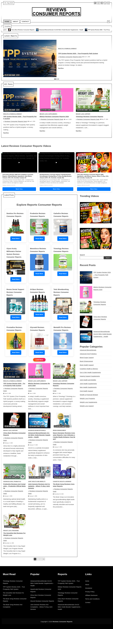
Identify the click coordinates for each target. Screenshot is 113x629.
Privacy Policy (89, 592)
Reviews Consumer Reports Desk (70, 57)
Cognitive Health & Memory (62, 481)
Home (7, 21)
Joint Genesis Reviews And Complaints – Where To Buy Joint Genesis (39, 486)
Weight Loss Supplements (48, 114)
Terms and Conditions (92, 599)
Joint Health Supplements (88, 384)
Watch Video (19, 189)
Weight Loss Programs (11, 530)
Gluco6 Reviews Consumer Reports (42, 601)
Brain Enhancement (59, 430)
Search (82, 255)
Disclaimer (88, 588)
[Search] (108, 21)
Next (43, 559)
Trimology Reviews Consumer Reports (89, 116)
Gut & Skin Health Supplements (90, 372)
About (15, 21)
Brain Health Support (87, 365)
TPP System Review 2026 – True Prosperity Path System (62, 29)
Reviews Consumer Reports (62, 621)
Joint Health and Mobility (37, 481)
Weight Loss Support (83, 114)
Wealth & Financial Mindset (67, 48)
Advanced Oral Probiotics (12, 481)
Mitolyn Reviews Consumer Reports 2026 (95, 29)
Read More (61, 68)
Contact (25, 21)
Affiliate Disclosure (91, 595)
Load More (39, 360)
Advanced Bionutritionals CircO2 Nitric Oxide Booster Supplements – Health (39, 435)
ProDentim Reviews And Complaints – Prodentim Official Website (14, 486)
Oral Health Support (86, 391)
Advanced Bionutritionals (37, 430)
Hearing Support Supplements (90, 376)
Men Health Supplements (88, 387)
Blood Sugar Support (87, 357)
